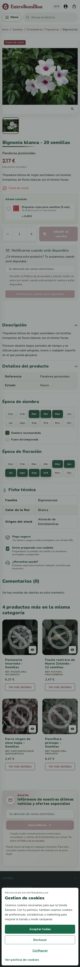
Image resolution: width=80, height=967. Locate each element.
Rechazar (40, 940)
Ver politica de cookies (22, 960)
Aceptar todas (40, 929)
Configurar (40, 950)
